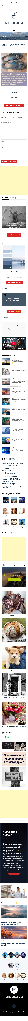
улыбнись (5, 473)
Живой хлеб (14, 642)
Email (2, 147)
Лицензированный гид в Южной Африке (14, 587)
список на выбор (17, 486)
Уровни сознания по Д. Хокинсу (18, 439)
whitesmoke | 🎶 (5, 241)
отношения (5, 468)
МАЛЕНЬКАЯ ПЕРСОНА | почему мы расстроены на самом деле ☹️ (18, 381)
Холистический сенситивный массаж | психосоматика (14, 726)
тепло (13, 471)
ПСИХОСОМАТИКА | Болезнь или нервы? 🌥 (18, 420)
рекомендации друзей (7, 486)
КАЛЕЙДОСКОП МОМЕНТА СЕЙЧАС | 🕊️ (14, 105)
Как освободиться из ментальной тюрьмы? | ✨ (18, 362)
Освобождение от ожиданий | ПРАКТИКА (18, 449)
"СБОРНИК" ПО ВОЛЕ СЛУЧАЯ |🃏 (14, 282)
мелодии (6, 505)
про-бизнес (11, 481)
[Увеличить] (12, 744)
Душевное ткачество (14, 615)
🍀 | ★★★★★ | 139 (6, 317)
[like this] (1, 50)
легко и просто (18, 463)
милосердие (5, 479)
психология (6, 471)
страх (22, 486)
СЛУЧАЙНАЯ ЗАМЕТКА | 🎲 (14, 234)
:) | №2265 (4, 201)
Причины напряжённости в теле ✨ (19, 400)
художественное (13, 487)
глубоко (9, 463)
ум (3, 900)
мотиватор (13, 479)
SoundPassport (17, 326)
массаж (4, 466)
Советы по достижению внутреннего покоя (18, 410)
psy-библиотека (6, 476)
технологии (19, 471)
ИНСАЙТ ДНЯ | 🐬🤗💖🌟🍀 (14, 311)
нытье (20, 479)
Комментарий (6, 122)
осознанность (12, 466)
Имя (2, 141)
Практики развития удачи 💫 (19, 371)
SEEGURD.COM (14, 23)
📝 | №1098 (4, 288)
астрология (4, 463)
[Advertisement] (14, 180)
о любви (4, 481)
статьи (6, 840)
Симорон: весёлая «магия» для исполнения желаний (18, 391)
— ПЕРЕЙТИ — (13, 873)
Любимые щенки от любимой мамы (14, 670)
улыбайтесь (6, 488)
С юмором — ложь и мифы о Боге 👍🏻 (17, 430)
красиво (13, 476)
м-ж (19, 476)
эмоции (12, 473)
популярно (14, 468)
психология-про (8, 484)
